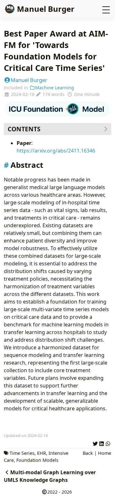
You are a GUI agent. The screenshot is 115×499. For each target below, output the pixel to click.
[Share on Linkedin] (101, 442)
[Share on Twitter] (95, 442)
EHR (41, 453)
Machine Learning (54, 88)
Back (88, 453)
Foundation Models (37, 460)
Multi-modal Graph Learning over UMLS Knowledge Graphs (50, 476)
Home (104, 453)
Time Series (22, 453)
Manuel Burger (45, 8)
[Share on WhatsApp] (108, 442)
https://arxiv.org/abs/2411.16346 (56, 150)
